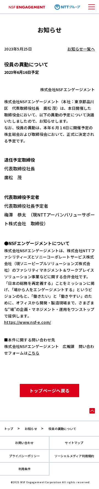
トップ (8, 428)
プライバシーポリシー (24, 456)
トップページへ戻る (49, 390)
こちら (34, 353)
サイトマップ (74, 443)
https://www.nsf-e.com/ (27, 322)
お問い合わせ (24, 443)
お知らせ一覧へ (81, 49)
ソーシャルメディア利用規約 (74, 456)
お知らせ (31, 428)
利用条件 (24, 469)
